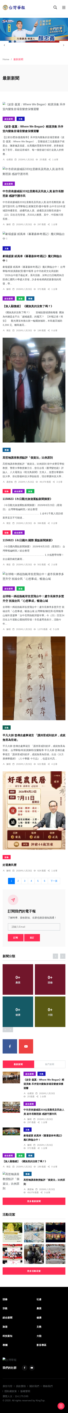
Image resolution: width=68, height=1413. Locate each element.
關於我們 (34, 1386)
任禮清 (9, 159)
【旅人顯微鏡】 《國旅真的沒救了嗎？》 (28, 306)
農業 (39, 1308)
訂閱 (15, 937)
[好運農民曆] (34, 810)
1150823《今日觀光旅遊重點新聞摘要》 (28, 498)
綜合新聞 (9, 119)
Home (6, 59)
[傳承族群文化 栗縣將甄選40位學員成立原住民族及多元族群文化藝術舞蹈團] (12, 1254)
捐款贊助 (21, 1386)
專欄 (30, 299)
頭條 (7, 491)
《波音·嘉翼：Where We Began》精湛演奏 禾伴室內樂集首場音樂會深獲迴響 (44, 1083)
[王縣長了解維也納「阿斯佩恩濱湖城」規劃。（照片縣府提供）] (34, 1232)
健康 (39, 1317)
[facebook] (10, 1046)
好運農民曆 (10, 864)
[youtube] (26, 1046)
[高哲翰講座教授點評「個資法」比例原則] (34, 390)
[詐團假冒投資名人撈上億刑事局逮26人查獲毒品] (34, 1254)
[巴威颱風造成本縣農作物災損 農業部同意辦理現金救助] (12, 1232)
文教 (20, 119)
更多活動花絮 (34, 1271)
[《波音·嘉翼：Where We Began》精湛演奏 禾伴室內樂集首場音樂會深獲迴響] (34, 106)
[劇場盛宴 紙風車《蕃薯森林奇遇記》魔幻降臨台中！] (34, 236)
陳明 (8, 224)
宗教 (7, 728)
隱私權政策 (11, 1391)
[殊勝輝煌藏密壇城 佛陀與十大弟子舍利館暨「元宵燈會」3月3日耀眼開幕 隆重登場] (55, 1232)
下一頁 (54, 881)
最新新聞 (18, 1064)
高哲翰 (9, 482)
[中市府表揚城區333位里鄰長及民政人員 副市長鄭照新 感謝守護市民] (34, 171)
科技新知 (7, 1336)
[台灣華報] (14, 7)
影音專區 (41, 1345)
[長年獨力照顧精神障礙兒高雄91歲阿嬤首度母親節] (55, 1254)
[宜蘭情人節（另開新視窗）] (34, 30)
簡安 (8, 330)
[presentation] (4, 45)
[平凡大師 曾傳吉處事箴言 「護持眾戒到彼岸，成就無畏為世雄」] (34, 678)
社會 (39, 1299)
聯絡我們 (48, 1386)
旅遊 (20, 299)
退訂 (32, 937)
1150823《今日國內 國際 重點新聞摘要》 (28, 540)
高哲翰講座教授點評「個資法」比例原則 (28, 457)
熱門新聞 (49, 1064)
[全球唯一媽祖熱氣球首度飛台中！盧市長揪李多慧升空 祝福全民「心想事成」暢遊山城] (34, 576)
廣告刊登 (7, 1386)
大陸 (39, 1336)
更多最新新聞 (34, 1201)
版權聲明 (25, 1391)
